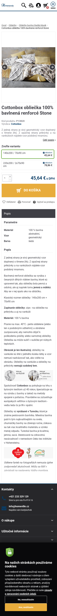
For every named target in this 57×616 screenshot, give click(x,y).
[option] (28, 67)
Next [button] (52, 67)
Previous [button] (5, 67)
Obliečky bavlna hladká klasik (32, 25)
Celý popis (48, 140)
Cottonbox (16, 124)
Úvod (4, 25)
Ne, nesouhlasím (26, 599)
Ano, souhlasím (26, 607)
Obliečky (13, 25)
